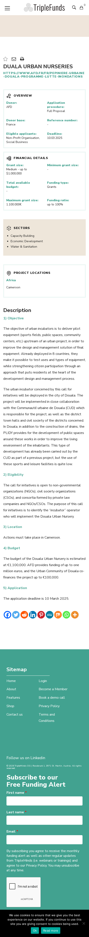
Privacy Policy (49, 706)
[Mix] (58, 615)
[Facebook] (7, 615)
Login (43, 681)
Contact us (14, 714)
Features (13, 697)
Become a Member (53, 689)
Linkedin (37, 757)
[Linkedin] (33, 615)
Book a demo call (52, 697)
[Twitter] (16, 615)
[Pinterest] (41, 615)
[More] (75, 615)
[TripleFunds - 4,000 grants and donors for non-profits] (44, 7)
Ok (35, 930)
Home (11, 681)
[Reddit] (24, 615)
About (11, 689)
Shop (10, 706)
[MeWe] (49, 615)
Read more (50, 930)
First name (16, 792)
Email (12, 831)
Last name (16, 812)
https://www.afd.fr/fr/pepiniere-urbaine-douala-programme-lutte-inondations (43, 75)
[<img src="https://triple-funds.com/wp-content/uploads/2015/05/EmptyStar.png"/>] (5, 59)
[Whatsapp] (66, 615)
